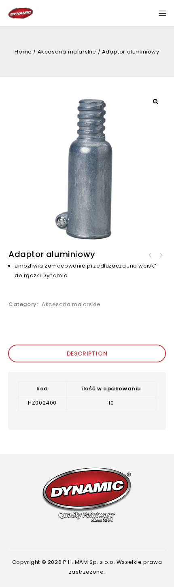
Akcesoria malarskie (67, 52)
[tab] (87, 353)
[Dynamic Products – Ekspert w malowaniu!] (20, 13)
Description (87, 353)
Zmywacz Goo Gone (150, 255)
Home (23, 52)
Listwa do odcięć (160, 255)
